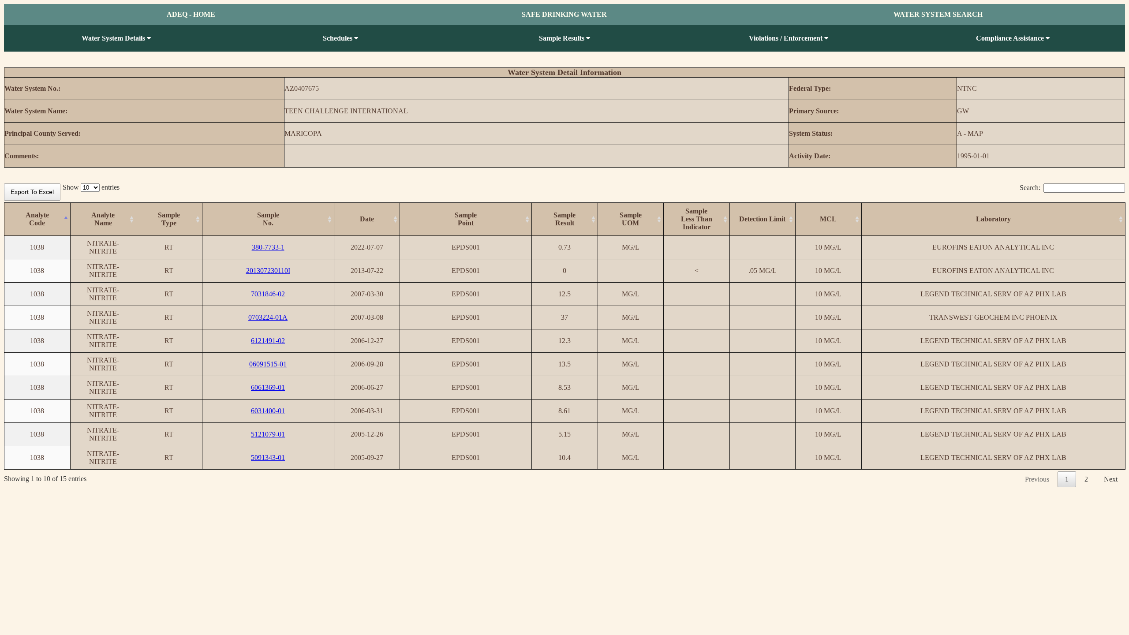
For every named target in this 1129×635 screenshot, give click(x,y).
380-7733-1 (268, 247)
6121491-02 (268, 340)
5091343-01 (268, 457)
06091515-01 (268, 364)
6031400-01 (268, 411)
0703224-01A (268, 317)
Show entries (91, 187)
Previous (1037, 479)
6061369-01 (268, 387)
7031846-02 (268, 294)
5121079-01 (268, 434)
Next (1111, 479)
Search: (1030, 187)
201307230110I (268, 270)
